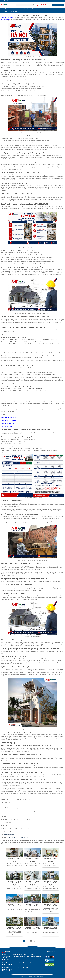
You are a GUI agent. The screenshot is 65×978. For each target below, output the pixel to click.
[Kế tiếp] (41, 941)
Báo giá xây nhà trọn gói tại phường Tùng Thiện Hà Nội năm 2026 (32, 860)
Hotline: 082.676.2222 (7, 959)
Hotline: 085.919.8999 (7, 964)
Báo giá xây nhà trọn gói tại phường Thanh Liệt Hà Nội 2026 (14, 883)
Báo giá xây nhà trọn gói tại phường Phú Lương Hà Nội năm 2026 (50, 883)
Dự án (53, 8)
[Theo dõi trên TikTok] (51, 957)
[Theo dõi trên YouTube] (53, 957)
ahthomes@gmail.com (7, 970)
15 (38, 940)
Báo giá (40, 8)
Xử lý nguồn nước (5, 11)
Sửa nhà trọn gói (21, 8)
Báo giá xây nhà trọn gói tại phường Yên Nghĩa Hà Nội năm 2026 (14, 906)
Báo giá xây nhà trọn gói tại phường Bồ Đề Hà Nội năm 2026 (50, 929)
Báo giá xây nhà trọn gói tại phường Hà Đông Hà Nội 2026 (50, 905)
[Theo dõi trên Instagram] (49, 957)
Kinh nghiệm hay (15, 11)
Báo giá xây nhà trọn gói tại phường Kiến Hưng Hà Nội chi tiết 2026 (32, 883)
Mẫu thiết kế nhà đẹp (31, 8)
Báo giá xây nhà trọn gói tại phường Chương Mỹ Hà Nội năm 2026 (50, 860)
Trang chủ (3, 8)
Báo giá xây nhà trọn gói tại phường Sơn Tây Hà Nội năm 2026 (14, 860)
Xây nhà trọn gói (11, 8)
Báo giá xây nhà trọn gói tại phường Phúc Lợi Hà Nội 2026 (14, 928)
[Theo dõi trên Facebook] (46, 957)
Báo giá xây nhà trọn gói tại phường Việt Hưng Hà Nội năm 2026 (32, 929)
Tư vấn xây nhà (46, 8)
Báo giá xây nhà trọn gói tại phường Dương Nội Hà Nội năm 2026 (32, 906)
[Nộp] (33, 5)
